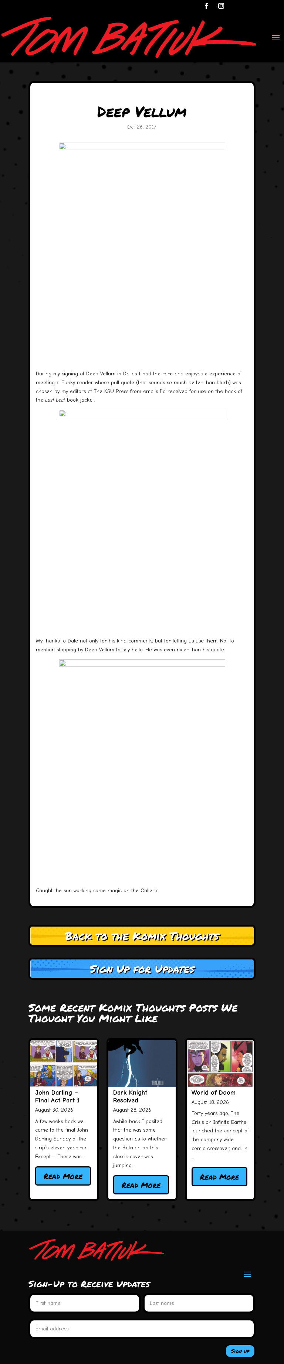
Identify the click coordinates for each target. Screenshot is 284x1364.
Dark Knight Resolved (130, 1097)
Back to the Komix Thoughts (142, 935)
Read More (63, 1176)
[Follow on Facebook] (206, 6)
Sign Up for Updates (142, 968)
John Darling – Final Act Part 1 (57, 1097)
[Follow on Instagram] (221, 6)
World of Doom (214, 1093)
